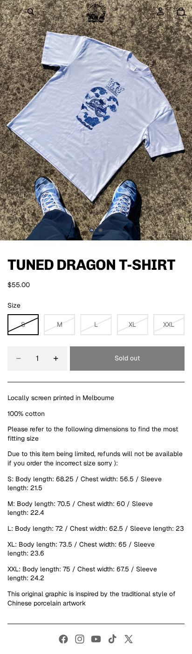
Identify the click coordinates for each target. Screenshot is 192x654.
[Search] (31, 11)
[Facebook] (63, 639)
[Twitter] (128, 639)
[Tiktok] (112, 639)
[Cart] (181, 11)
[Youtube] (96, 639)
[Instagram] (79, 639)
